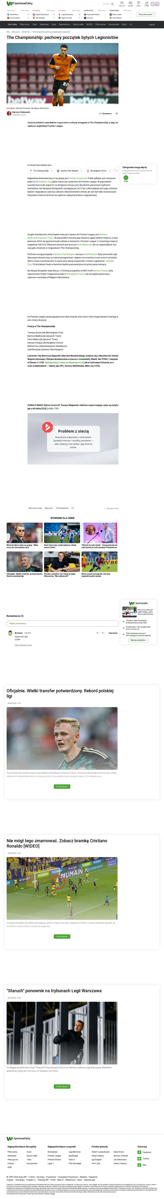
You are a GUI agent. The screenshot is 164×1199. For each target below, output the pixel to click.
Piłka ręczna (100, 24)
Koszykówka (114, 24)
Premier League (54, 1156)
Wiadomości (70, 1180)
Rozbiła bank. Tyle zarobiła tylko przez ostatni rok (138, 628)
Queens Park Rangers (64, 254)
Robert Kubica (98, 1156)
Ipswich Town (46, 238)
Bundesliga (73, 1156)
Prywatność (51, 1177)
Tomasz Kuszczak (78, 178)
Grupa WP (22, 1177)
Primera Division (54, 1159)
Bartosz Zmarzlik (121, 1156)
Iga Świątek (97, 1159)
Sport (79, 1180)
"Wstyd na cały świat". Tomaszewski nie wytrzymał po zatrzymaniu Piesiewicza (99, 546)
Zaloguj (155, 4)
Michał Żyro (26, 32)
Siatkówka (44, 24)
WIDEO (89, 24)
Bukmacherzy (64, 24)
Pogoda (10, 1180)
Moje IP (60, 1180)
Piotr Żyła (96, 1163)
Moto (124, 24)
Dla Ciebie (12, 24)
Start (8, 32)
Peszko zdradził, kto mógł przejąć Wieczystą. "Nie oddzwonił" (59, 575)
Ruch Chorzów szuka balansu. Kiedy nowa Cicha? (60, 546)
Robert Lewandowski (100, 1152)
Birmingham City (43, 181)
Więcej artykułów (138, 640)
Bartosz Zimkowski (21, 112)
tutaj (53, 1194)
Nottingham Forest (75, 274)
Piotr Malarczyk (84, 244)
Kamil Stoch (119, 1152)
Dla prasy (40, 1177)
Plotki (52, 1180)
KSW (10, 1167)
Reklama (83, 1177)
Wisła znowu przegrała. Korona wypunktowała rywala (96, 575)
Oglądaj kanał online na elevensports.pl (64, 362)
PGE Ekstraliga (75, 1163)
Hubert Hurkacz (120, 1163)
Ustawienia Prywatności (68, 1177)
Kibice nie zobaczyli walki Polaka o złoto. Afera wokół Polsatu (145, 612)
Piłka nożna (24, 24)
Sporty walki (78, 24)
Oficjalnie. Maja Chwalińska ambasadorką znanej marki (136, 622)
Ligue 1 (51, 1163)
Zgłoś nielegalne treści (23, 645)
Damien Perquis (100, 270)
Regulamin (93, 1177)
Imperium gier (89, 1180)
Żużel (53, 24)
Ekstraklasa (52, 1152)
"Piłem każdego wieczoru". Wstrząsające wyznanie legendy (138, 634)
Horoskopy (19, 1180)
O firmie (31, 1177)
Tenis (34, 24)
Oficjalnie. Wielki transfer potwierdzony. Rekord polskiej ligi (25, 575)
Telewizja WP (43, 1180)
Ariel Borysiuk (90, 254)
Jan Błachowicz (120, 1159)
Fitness (11, 1163)
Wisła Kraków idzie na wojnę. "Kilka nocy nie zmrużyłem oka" (22, 546)
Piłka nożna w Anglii (35, 508)
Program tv (31, 1180)
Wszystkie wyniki (145, 14)
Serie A (72, 1159)
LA (131, 24)
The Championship (62, 508)
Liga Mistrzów (75, 1152)
